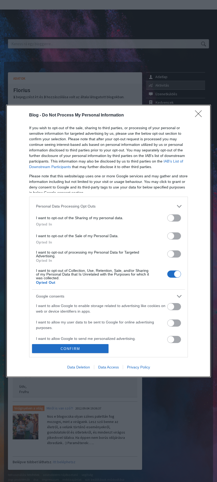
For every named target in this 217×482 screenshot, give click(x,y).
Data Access (108, 367)
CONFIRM (70, 349)
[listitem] (108, 206)
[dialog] (108, 241)
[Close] (200, 115)
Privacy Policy (138, 367)
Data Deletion (78, 367)
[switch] (174, 218)
